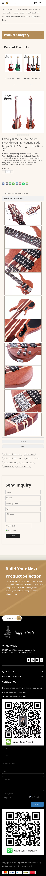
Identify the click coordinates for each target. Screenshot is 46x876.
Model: (7, 193)
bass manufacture (10, 462)
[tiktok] (41, 660)
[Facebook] (28, 660)
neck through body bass (12, 454)
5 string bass (8, 466)
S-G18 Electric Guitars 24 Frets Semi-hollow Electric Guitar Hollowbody (13, 78)
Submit (12, 536)
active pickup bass (23, 466)
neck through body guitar (13, 458)
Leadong (5, 866)
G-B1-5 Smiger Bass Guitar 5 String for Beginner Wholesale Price (32, 78)
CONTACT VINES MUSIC (14, 618)
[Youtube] (32, 660)
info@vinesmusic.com (18, 696)
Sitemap (12, 866)
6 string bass (29, 454)
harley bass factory (33, 458)
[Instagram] (37, 660)
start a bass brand (27, 462)
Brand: (20, 193)
